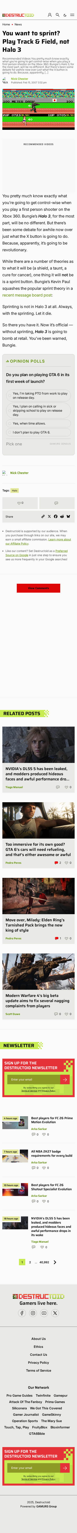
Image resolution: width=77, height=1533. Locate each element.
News (18, 24)
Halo (14, 490)
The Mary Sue (51, 1421)
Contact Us (38, 1355)
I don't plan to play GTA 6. (31, 432)
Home (6, 24)
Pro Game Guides (20, 1395)
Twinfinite (43, 1395)
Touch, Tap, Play (16, 1427)
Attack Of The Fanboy (25, 1402)
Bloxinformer (60, 1427)
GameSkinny (51, 1414)
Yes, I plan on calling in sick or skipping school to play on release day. (37, 410)
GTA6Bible (37, 1434)
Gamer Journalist (26, 1414)
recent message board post (27, 295)
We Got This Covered (46, 1408)
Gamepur (61, 1395)
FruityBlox (39, 1427)
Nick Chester (19, 78)
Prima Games (55, 1402)
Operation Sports (25, 1421)
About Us (38, 1339)
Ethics (38, 1347)
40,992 (44, 1262)
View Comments (38, 588)
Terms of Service (29, 1090)
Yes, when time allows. (29, 423)
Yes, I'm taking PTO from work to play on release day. (40, 395)
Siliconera (19, 1408)
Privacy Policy (48, 1090)
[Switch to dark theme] (65, 15)
